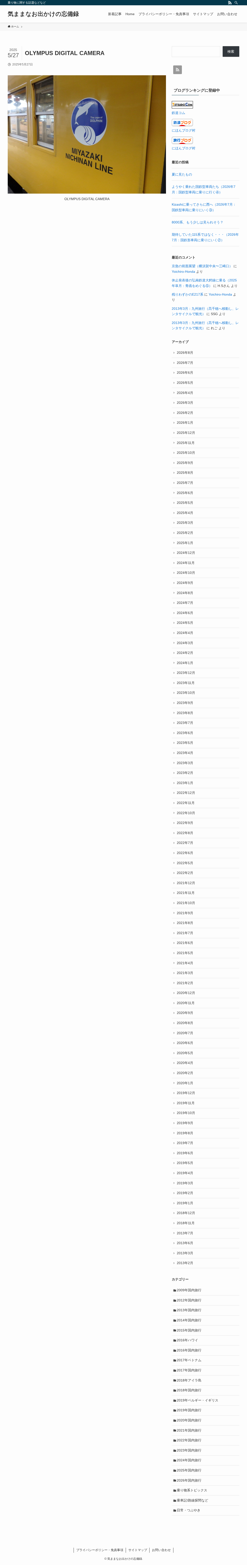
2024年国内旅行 (189, 1460)
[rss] (230, 2)
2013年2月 (185, 1263)
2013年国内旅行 (189, 1310)
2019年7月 (185, 1143)
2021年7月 (185, 933)
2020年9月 (185, 1013)
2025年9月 (185, 463)
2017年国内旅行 (189, 1370)
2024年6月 (185, 613)
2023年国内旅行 (189, 1450)
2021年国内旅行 (189, 1430)
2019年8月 (185, 1133)
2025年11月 (186, 443)
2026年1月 (185, 423)
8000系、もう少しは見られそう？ (197, 222)
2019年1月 (185, 1203)
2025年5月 (185, 503)
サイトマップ (137, 1550)
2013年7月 (185, 1233)
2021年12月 (186, 883)
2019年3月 (185, 1183)
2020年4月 (185, 1063)
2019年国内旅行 (189, 1410)
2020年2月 (185, 1073)
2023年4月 (185, 753)
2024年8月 (185, 593)
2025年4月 (185, 513)
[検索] (236, 2)
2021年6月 (185, 943)
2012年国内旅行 (189, 1300)
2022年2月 (185, 873)
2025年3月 (185, 523)
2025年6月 (185, 493)
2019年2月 (185, 1193)
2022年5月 (185, 863)
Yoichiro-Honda (183, 271)
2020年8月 (185, 1023)
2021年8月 (185, 923)
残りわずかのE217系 (187, 294)
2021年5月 (185, 953)
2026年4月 (185, 393)
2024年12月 (186, 553)
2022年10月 (186, 813)
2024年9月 (185, 583)
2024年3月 (185, 643)
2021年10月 (186, 903)
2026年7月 (185, 363)
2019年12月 (186, 1093)
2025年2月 (185, 533)
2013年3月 (185, 1253)
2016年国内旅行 (189, 1350)
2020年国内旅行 (189, 1420)
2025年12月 (186, 433)
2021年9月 (185, 913)
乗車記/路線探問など (192, 1500)
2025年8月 (185, 473)
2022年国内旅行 (189, 1440)
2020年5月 (185, 1053)
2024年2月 (185, 653)
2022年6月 (185, 853)
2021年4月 (185, 963)
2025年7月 (185, 483)
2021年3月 (185, 973)
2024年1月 (185, 663)
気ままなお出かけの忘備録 (43, 14)
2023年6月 (185, 733)
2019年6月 (185, 1153)
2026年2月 (185, 413)
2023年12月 (186, 673)
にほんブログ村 (183, 130)
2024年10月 (186, 573)
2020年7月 (185, 1033)
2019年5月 (185, 1163)
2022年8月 (185, 833)
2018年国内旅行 (189, 1390)
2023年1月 (185, 783)
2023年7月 (185, 723)
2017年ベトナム (189, 1360)
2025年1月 (185, 543)
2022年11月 (186, 803)
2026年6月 (185, 372)
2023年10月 (186, 693)
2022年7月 (185, 843)
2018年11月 (186, 1223)
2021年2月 (185, 983)
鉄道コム (178, 113)
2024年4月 (185, 633)
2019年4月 (185, 1173)
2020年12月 (186, 993)
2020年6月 (185, 1043)
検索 (230, 51)
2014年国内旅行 (189, 1320)
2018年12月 (186, 1213)
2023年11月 (186, 683)
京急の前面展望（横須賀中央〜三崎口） (202, 266)
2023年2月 (185, 773)
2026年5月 (185, 383)
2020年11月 (186, 1003)
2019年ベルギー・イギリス (197, 1400)
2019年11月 (186, 1103)
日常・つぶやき (188, 1510)
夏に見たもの (182, 174)
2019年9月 (185, 1123)
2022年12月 (186, 793)
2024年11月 (186, 563)
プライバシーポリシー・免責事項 (99, 1550)
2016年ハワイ (187, 1340)
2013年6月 (185, 1243)
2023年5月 (185, 743)
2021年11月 (186, 893)
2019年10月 (186, 1113)
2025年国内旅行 (189, 1470)
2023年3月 (185, 763)
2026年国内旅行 (189, 1480)
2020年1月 (185, 1083)
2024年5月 (185, 623)
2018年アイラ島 (189, 1380)
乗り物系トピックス (192, 1490)
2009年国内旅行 (189, 1290)
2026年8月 (185, 353)
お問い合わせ (161, 1550)
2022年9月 (185, 823)
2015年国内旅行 (189, 1330)
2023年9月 (185, 703)
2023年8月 (185, 713)
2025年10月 (186, 453)
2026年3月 (185, 403)
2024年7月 (185, 603)
